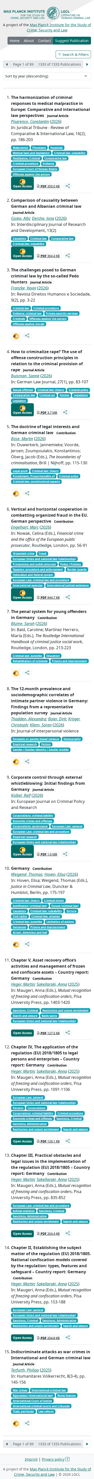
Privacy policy (53, 1459)
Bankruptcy (49, 1015)
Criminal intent (54, 900)
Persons (18, 1108)
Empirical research (25, 744)
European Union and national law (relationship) (44, 559)
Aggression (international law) (33, 1395)
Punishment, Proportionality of (34, 476)
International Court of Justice (32, 1401)
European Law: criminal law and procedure (41, 580)
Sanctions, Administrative (30, 1124)
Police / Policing (70, 564)
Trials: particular (23, 1411)
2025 (73, 984)
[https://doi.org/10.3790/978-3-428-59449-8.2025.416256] (16, 945)
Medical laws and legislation (31, 153)
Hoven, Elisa (54, 874)
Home (15, 40)
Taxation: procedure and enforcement (38, 569)
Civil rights (20, 916)
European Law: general (67, 826)
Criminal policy (78, 390)
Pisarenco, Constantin (30, 121)
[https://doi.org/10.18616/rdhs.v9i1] (16, 336)
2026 (55, 121)
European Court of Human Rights (35, 169)
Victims (64, 395)
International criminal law (49, 1390)
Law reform (46, 1411)
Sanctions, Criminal (25, 1010)
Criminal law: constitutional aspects (36, 481)
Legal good (20, 471)
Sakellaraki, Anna (52, 984)
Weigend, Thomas (26, 874)
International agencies (28, 585)
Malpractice (20, 147)
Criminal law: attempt (45, 916)
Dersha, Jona (43, 218)
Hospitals (56, 147)
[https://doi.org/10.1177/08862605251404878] (16, 762)
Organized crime (23, 553)
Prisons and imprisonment (69, 661)
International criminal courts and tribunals (41, 1406)
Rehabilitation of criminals (30, 661)
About (29, 40)
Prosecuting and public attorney (34, 564)
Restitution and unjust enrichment (65, 1010)
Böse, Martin (22, 438)
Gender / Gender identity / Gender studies (41, 749)
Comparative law (55, 158)
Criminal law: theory (50, 390)
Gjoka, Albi (20, 218)
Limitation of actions (60, 921)
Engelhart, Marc (25, 527)
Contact (44, 40)
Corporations (36, 1108)
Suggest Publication (72, 40)
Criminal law (38, 238)
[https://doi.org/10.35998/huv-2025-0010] (16, 1424)
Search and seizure (25, 1015)
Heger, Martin (23, 984)
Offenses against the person (31, 174)
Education (53, 656)
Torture (71, 911)
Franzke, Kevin (23, 288)
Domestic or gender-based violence (36, 739)
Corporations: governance (30, 826)
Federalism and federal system (33, 575)
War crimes (20, 1390)
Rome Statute (66, 1395)
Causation (19, 238)
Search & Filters (75, 54)
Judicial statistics (24, 1211)
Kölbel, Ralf (21, 795)
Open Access (22, 186)
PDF (50, 186)
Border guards (76, 569)
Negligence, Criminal (26, 158)
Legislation (81, 395)
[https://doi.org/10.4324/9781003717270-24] (16, 673)
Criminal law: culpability (69, 153)
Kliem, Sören (41, 725)
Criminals (19, 318)
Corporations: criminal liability (33, 815)
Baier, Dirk (57, 719)
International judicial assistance (68, 585)
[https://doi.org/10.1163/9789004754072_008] (16, 494)
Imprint (31, 1459)
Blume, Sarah (23, 623)
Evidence (48, 163)
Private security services (62, 313)
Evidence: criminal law (27, 313)
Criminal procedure (25, 163)
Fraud (42, 553)
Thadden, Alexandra (28, 719)
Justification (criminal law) (30, 906)
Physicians (39, 147)
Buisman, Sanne (25, 376)
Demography (72, 739)
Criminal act (47, 395)
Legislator (19, 400)
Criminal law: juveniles (27, 656)
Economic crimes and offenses (32, 821)
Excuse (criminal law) (65, 906)
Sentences (19, 927)
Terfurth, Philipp (25, 1370)
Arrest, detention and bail (30, 932)
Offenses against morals (28, 324)
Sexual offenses (23, 390)
